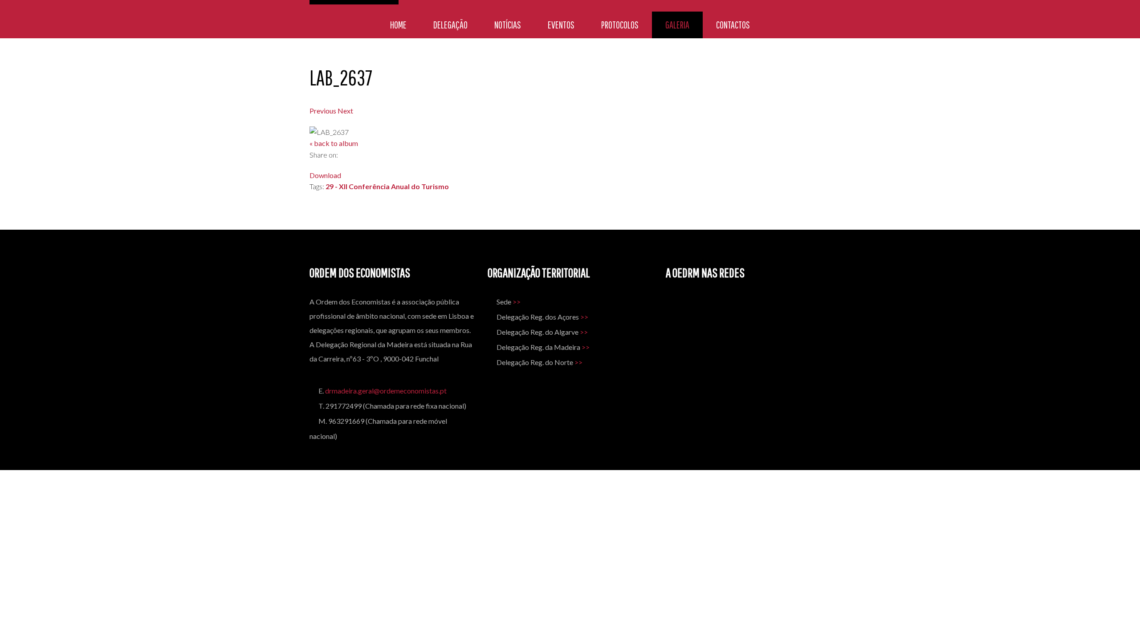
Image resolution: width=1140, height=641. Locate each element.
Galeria (677, 24)
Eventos (561, 24)
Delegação (450, 24)
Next (345, 110)
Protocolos (620, 24)
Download (325, 175)
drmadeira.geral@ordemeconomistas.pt (386, 390)
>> (517, 301)
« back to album (333, 143)
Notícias (507, 24)
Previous (322, 110)
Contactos (733, 24)
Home (398, 24)
